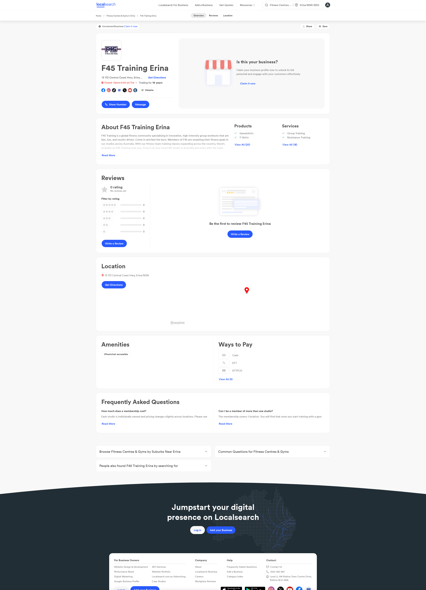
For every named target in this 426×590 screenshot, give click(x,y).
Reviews (213, 15)
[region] (247, 294)
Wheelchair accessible (116, 354)
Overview (199, 15)
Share (309, 26)
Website (149, 90)
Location (227, 15)
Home (98, 15)
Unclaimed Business (119, 26)
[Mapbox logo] (177, 323)
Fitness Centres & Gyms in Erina (120, 15)
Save (324, 26)
